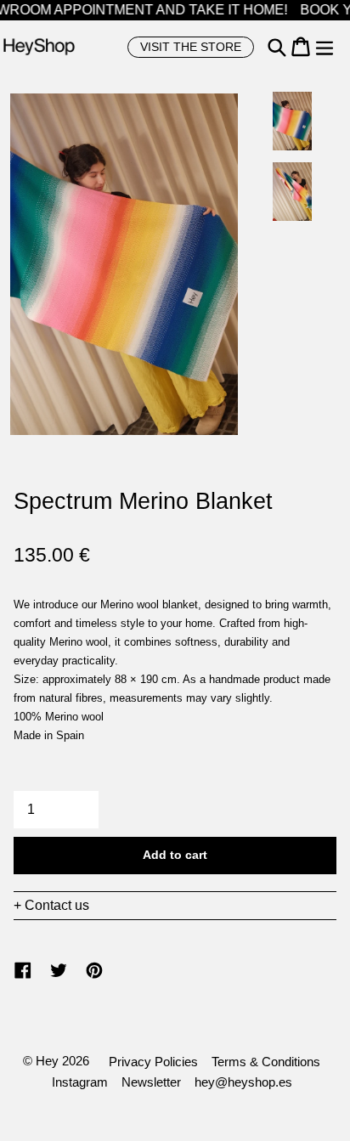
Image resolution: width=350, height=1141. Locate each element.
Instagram (80, 1082)
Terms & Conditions (266, 1061)
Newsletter (151, 1082)
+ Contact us (51, 905)
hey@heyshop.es (243, 1082)
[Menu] (324, 47)
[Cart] (300, 47)
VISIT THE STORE (190, 47)
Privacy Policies (153, 1061)
